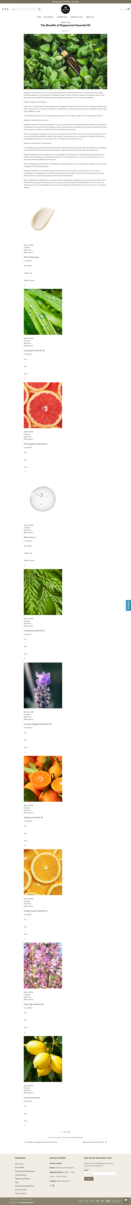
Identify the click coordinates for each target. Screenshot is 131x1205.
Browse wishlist (29, 712)
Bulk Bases (48, 17)
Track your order (21, 1190)
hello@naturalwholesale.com (64, 1168)
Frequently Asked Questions (25, 1171)
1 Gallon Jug (28, 273)
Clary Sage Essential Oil (34, 1004)
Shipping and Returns (22, 1178)
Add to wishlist (28, 245)
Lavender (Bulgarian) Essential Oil (38, 724)
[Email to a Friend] (66, 1132)
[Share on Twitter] (64, 1132)
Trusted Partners (21, 1175)
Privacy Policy (27, 1199)
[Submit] (39, 9)
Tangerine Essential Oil (33, 817)
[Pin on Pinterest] (69, 1132)
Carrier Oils (62, 17)
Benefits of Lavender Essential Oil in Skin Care (42, 1142)
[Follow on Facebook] (2, 9)
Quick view (27, 250)
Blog (16, 1182)
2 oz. (25, 359)
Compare (27, 247)
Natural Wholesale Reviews (24, 1186)
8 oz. (25, 366)
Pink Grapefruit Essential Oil (35, 444)
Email (86, 1170)
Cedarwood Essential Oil (34, 630)
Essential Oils (76, 17)
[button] (120, 9)
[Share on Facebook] (62, 1132)
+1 (24, 285)
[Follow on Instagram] (5, 9)
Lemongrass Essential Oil (34, 350)
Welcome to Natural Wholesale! (93, 1142)
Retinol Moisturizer (31, 257)
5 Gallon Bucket (29, 280)
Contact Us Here (56, 1163)
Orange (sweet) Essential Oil (35, 911)
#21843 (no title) (14, 1199)
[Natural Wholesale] (65, 9)
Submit (89, 1179)
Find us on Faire (20, 1193)
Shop (39, 17)
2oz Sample (27, 266)
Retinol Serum (29, 537)
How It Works (19, 1167)
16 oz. (26, 374)
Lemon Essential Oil (32, 1097)
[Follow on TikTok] (7, 9)
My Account (19, 1164)
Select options (28, 252)
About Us (90, 17)
